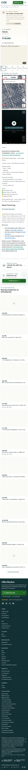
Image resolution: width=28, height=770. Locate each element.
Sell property (5, 623)
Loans (3, 609)
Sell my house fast (6, 626)
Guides (3, 652)
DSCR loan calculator (6, 714)
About (3, 685)
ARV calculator (5, 693)
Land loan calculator (6, 726)
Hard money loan (6, 671)
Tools (3, 654)
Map (3, 634)
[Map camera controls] (23, 99)
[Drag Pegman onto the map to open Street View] (23, 105)
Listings (6, 7)
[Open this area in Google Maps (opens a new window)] (4, 108)
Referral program (6, 660)
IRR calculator (5, 724)
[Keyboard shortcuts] (8, 108)
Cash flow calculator (6, 700)
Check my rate (18, 2)
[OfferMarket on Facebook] (3, 603)
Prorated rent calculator (7, 730)
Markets (3, 658)
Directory (4, 636)
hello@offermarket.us (14, 751)
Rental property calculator (8, 732)
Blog (3, 650)
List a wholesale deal (7, 644)
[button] (14, 127)
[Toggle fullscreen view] (23, 77)
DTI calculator (5, 716)
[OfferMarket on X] (9, 603)
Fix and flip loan (5, 617)
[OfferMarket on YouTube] (13, 603)
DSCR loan (4, 613)
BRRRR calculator (5, 695)
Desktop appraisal (6, 710)
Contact (3, 687)
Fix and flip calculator (6, 720)
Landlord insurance (6, 677)
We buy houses (5, 628)
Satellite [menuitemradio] (13, 77)
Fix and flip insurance (7, 679)
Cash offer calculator (6, 702)
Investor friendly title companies (9, 665)
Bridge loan (4, 675)
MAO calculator (5, 728)
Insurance (4, 663)
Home (2, 7)
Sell (3, 621)
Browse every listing (14, 572)
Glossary (4, 656)
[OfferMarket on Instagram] (6, 603)
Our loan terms (5, 615)
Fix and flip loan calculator (8, 722)
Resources (5, 648)
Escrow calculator (6, 718)
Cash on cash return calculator (9, 704)
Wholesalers (5, 642)
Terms (24, 108)
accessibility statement (6, 752)
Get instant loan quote (8, 209)
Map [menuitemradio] (6, 77)
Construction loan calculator (8, 708)
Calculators (6, 691)
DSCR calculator (5, 712)
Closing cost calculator (7, 706)
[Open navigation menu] (25, 2)
